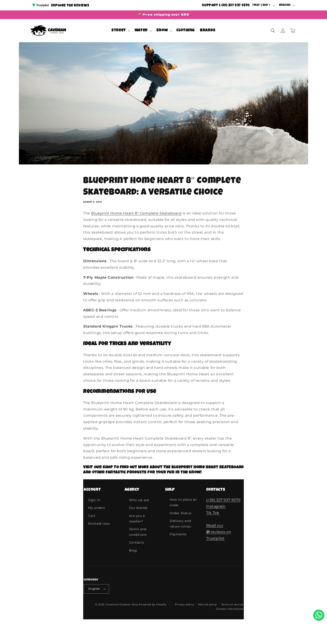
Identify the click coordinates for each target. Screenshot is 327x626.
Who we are (139, 500)
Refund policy (207, 604)
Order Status (180, 513)
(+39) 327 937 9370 (223, 500)
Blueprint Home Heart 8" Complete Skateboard (136, 213)
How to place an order (183, 502)
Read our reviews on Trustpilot (218, 531)
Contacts (136, 542)
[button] (120, 30)
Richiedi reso (99, 524)
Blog (133, 550)
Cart (91, 516)
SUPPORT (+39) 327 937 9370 (226, 5)
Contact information (229, 608)
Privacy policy (184, 604)
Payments (178, 534)
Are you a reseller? (137, 518)
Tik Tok (212, 513)
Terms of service (232, 604)
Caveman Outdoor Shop (122, 604)
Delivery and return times (180, 523)
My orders (96, 508)
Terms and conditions (138, 532)
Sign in (94, 500)
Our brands (138, 508)
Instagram (216, 506)
